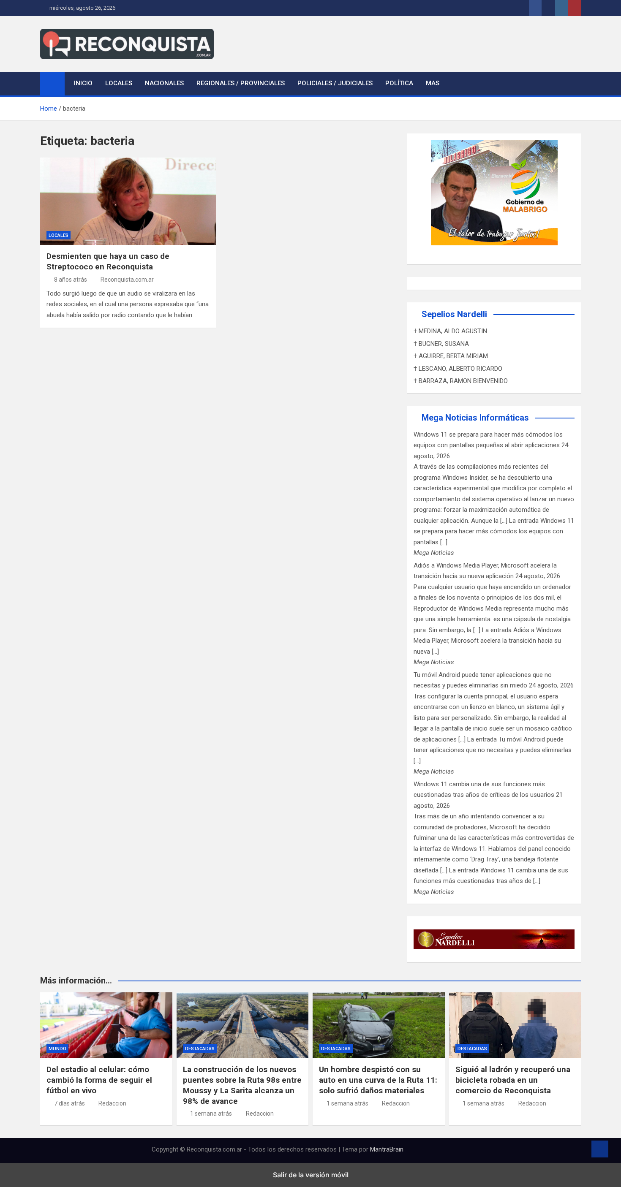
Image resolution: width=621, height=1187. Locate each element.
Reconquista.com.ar (127, 279)
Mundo (57, 1048)
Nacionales (164, 83)
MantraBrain (386, 1149)
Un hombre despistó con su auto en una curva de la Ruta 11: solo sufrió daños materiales (378, 1080)
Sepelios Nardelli (454, 314)
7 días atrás (69, 1103)
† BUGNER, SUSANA (441, 344)
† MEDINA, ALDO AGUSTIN (450, 331)
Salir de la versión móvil (311, 1175)
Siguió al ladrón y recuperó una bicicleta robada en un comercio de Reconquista (512, 1080)
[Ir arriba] (599, 1149)
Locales (118, 83)
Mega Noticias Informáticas (475, 418)
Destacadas (200, 1048)
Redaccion (112, 1103)
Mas (432, 83)
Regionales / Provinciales (240, 83)
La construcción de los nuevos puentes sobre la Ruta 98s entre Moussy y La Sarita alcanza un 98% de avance (242, 1085)
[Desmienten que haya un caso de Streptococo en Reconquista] (128, 201)
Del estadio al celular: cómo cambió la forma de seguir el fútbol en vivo (99, 1080)
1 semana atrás (211, 1113)
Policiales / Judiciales (335, 83)
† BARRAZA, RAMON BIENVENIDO (461, 381)
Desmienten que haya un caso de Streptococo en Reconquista (107, 261)
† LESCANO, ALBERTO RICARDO (458, 368)
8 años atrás (70, 279)
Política (399, 83)
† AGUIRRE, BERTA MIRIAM (451, 356)
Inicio (83, 83)
